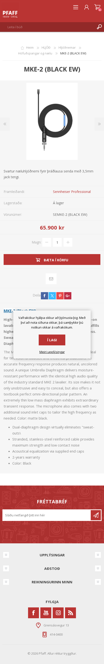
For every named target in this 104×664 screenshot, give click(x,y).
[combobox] (47, 27)
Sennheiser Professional (72, 191)
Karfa (97, 7)
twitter (52, 295)
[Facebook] (33, 612)
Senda (96, 515)
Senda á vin (51, 279)
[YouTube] (45, 612)
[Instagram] (58, 612)
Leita (99, 27)
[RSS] (70, 612)
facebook (44, 295)
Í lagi (52, 340)
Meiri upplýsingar (52, 352)
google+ (67, 295)
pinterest (60, 295)
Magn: (36, 242)
